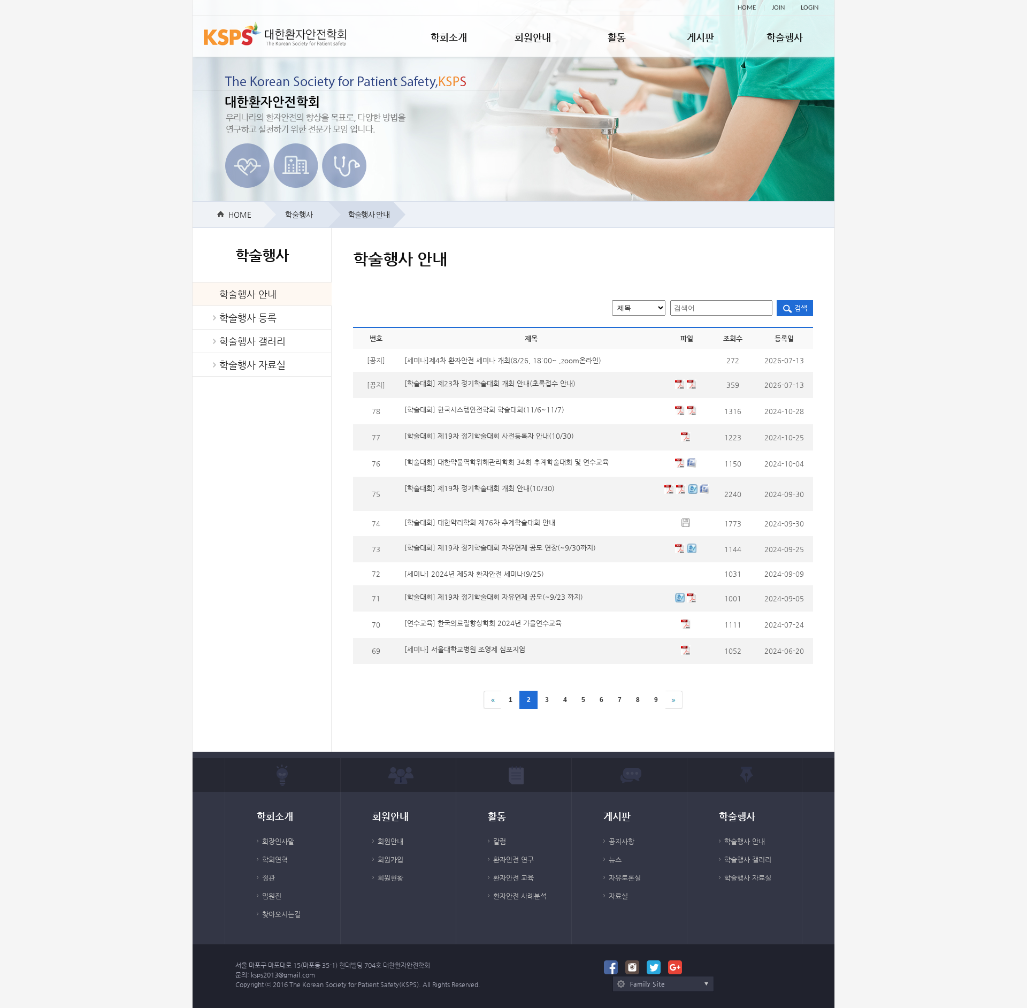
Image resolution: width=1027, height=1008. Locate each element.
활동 (617, 37)
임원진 (271, 896)
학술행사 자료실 (252, 364)
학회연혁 (275, 860)
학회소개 (449, 37)
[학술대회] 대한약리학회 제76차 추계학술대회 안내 (479, 522)
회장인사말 (278, 841)
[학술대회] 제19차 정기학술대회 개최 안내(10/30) (479, 488)
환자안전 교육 (513, 878)
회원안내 (533, 37)
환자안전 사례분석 (520, 896)
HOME (747, 7)
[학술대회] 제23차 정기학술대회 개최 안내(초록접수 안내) (490, 383)
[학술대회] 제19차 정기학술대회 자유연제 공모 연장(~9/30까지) (500, 548)
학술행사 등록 (248, 317)
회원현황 (390, 878)
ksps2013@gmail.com (283, 975)
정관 (268, 878)
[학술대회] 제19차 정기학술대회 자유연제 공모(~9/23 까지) (493, 597)
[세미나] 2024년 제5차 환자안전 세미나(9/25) (474, 574)
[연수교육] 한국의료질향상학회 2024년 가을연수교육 (483, 623)
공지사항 (621, 841)
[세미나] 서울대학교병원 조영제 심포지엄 (464, 649)
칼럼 (499, 841)
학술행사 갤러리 (252, 341)
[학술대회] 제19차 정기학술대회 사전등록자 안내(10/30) (489, 436)
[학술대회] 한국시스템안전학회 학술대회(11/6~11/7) (484, 410)
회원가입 (390, 860)
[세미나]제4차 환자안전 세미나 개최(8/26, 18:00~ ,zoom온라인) (502, 360)
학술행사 (785, 37)
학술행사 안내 (248, 294)
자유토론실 (625, 878)
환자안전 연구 (513, 860)
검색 (799, 308)
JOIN (778, 7)
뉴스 (615, 860)
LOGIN (809, 7)
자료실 (618, 896)
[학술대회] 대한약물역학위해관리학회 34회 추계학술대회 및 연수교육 (506, 462)
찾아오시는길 (281, 914)
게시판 (700, 37)
